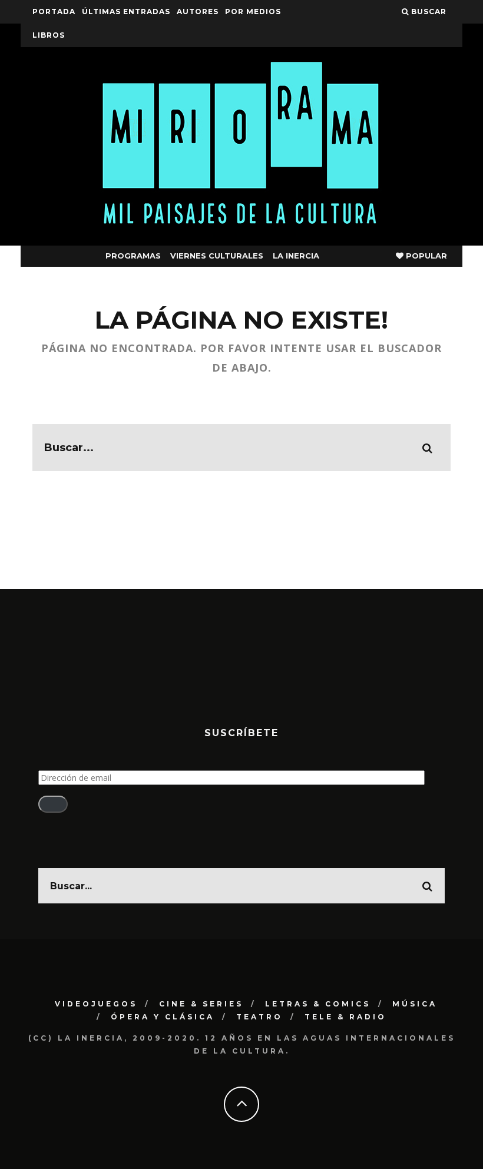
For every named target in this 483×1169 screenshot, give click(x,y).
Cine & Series (201, 1003)
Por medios (253, 11)
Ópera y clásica (162, 1016)
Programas (133, 255)
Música (414, 1003)
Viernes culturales (216, 255)
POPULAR (425, 255)
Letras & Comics (317, 1003)
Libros (48, 35)
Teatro (259, 1016)
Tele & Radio (345, 1016)
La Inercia (296, 255)
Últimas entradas (126, 11)
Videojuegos (96, 1003)
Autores (198, 11)
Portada (53, 11)
